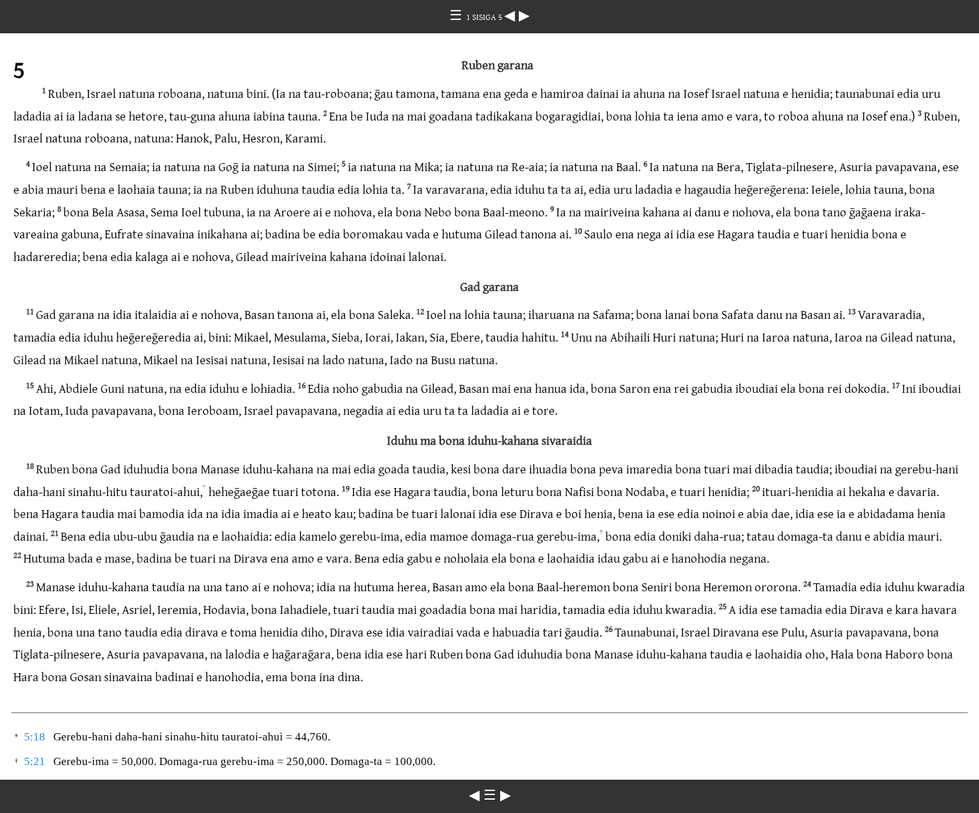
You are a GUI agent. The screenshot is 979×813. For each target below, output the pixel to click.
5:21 (34, 761)
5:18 (34, 736)
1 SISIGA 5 (485, 16)
